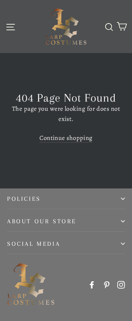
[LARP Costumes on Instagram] (121, 284)
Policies (24, 198)
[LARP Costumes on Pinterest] (107, 284)
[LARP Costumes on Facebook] (92, 284)
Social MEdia (33, 243)
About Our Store (41, 221)
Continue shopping (66, 138)
